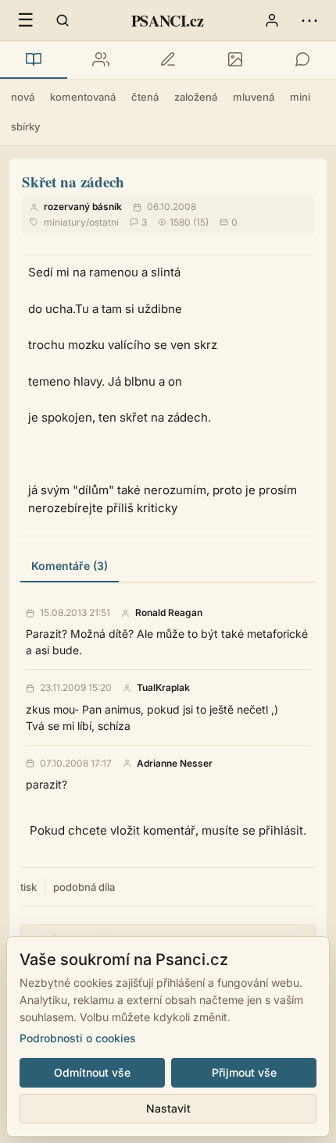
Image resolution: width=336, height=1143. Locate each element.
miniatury (65, 222)
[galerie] (235, 60)
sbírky (25, 126)
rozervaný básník (83, 206)
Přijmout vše (244, 1072)
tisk (28, 887)
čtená (145, 97)
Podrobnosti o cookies (78, 1038)
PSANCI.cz (167, 20)
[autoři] (100, 60)
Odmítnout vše (92, 1072)
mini (300, 97)
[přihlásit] (272, 20)
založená (195, 97)
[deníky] (168, 60)
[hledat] (62, 20)
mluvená (253, 97)
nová (22, 97)
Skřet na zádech (73, 181)
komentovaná (83, 97)
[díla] (33, 60)
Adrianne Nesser (175, 763)
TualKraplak (163, 688)
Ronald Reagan (168, 613)
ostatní (104, 222)
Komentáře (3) (69, 565)
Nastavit (168, 1108)
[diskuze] (302, 60)
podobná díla (84, 887)
